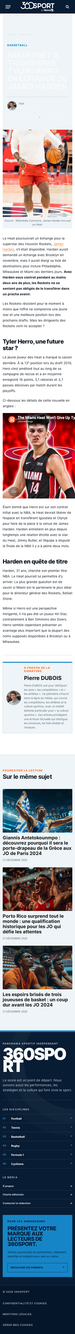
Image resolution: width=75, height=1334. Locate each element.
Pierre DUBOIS (43, 678)
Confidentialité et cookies (25, 1303)
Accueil (11, 32)
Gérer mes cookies (18, 1324)
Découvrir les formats (37, 1267)
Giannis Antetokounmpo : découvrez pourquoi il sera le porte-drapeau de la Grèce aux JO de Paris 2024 (37, 845)
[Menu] (8, 7)
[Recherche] (67, 7)
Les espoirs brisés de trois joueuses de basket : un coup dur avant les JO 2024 (35, 1000)
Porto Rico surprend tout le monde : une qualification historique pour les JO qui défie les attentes (33, 924)
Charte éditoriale (37, 1194)
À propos (37, 1186)
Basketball (24, 32)
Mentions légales (17, 1314)
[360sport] (38, 7)
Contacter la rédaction (37, 1203)
